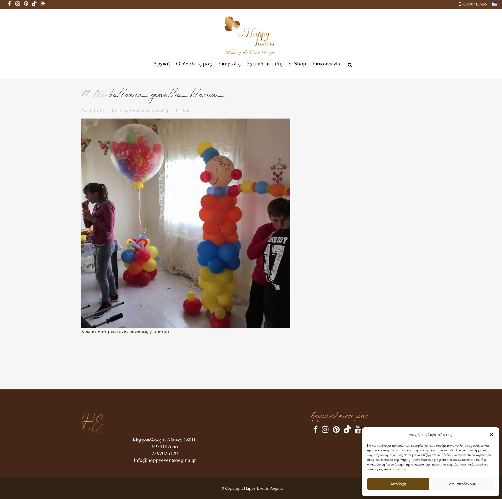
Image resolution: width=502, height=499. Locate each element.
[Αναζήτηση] (348, 64)
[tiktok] (34, 4)
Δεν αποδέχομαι (463, 484)
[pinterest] (26, 4)
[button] (491, 434)
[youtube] (42, 4)
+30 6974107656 (474, 4)
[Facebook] (9, 4)
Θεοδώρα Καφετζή (149, 110)
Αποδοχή (398, 484)
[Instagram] (17, 4)
